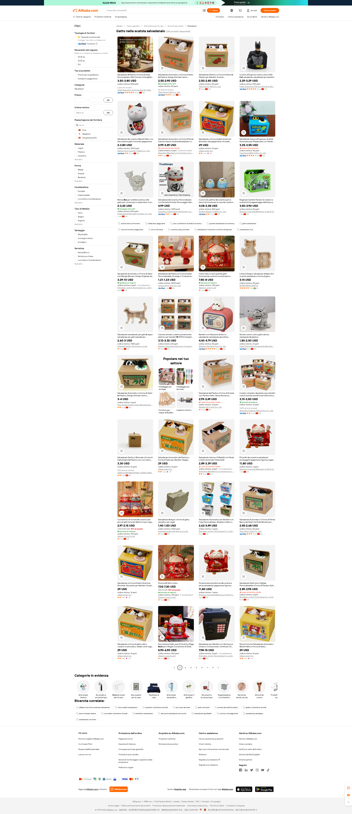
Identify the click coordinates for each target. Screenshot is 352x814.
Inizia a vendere (245, 744)
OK (108, 100)
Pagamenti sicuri (126, 739)
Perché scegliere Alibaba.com (91, 739)
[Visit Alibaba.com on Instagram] (257, 770)
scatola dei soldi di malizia (227, 707)
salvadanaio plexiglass (254, 713)
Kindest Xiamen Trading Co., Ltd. (212, 211)
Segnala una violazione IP (209, 760)
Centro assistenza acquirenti (211, 739)
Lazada (176, 801)
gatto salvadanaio (249, 223)
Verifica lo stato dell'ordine (250, 749)
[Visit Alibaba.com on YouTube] (262, 770)
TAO (197, 801)
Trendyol (205, 801)
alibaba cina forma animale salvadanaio (94, 707)
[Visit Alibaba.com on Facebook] (240, 770)
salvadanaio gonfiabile (202, 713)
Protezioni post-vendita (128, 754)
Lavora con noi (84, 754)
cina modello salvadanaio (127, 707)
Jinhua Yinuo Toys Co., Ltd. (169, 285)
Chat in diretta (205, 744)
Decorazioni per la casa (153, 26)
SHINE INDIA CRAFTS (249, 285)
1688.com (148, 801)
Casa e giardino (133, 26)
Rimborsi (202, 754)
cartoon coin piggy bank (228, 713)
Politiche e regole (126, 767)
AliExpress (136, 801)
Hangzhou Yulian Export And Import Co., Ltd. (176, 211)
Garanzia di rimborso (127, 744)
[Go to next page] (218, 667)
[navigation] (94, 347)
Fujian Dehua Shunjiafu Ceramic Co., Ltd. (134, 214)
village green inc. (206, 151)
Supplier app (180, 789)
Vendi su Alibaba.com (248, 739)
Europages (216, 801)
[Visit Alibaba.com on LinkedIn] (246, 770)
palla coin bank (203, 707)
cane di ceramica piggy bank (132, 230)
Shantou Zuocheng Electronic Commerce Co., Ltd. (176, 346)
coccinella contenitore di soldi (115, 713)
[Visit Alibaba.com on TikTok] (268, 770)
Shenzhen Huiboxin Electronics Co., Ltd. (256, 411)
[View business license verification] (201, 810)
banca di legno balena (87, 713)
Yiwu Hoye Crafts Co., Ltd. (169, 92)
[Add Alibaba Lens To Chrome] (118, 789)
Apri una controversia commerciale (214, 749)
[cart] (241, 11)
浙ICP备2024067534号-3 (246, 810)
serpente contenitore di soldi (156, 707)
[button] (204, 10)
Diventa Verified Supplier (249, 754)
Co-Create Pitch (85, 744)
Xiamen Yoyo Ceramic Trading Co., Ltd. (133, 151)
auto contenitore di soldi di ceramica (187, 223)
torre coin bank (157, 230)
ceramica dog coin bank (180, 230)
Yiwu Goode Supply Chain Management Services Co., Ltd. (135, 405)
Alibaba (119, 26)
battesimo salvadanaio (144, 713)
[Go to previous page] (174, 667)
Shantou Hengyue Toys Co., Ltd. (212, 346)
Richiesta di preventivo (168, 744)
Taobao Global (187, 801)
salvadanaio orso (246, 230)
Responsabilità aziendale (88, 749)
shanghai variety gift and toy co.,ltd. (132, 346)
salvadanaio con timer (87, 720)
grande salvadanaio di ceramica (222, 223)
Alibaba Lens (92, 789)
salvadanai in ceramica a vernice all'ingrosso (214, 230)
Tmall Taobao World (162, 801)
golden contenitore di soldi (256, 707)
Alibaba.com (227, 789)
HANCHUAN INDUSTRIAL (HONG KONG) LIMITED (135, 473)
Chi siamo (82, 733)
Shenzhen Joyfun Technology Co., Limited (135, 288)
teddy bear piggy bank (156, 223)
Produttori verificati (167, 739)
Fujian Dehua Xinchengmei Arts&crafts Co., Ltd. (257, 346)
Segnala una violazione (208, 765)
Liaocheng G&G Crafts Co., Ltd (253, 153)
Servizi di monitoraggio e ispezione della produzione (135, 761)
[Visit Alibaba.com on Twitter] (251, 770)
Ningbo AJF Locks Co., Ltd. (210, 407)
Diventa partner (245, 760)
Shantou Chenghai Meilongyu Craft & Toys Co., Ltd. (257, 211)
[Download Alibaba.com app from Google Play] (264, 789)
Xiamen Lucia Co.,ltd (207, 288)
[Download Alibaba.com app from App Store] (244, 789)
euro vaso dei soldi (183, 707)
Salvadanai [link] (191, 26)
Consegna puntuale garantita (131, 749)
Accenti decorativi (175, 26)
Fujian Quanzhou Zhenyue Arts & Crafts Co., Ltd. (135, 90)
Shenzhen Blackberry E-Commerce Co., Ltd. (176, 153)
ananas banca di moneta (130, 223)
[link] (348, 787)
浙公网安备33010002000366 (221, 810)
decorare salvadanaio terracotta (173, 713)
